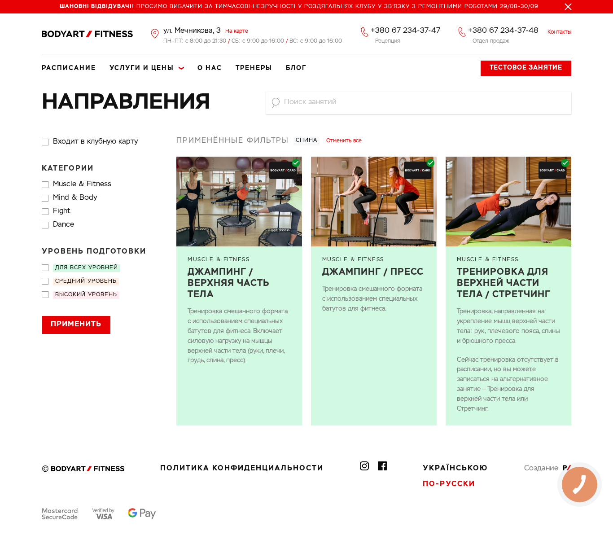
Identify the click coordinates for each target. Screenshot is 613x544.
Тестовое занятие (526, 68)
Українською (455, 468)
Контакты (559, 32)
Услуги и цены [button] (141, 68)
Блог (296, 68)
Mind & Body (75, 198)
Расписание (69, 68)
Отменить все (344, 141)
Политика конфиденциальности (242, 468)
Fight (61, 211)
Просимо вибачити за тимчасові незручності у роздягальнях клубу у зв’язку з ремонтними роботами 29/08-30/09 (299, 6)
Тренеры (254, 68)
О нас (209, 68)
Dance (63, 224)
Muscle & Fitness (82, 184)
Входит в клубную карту (95, 141)
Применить (76, 324)
